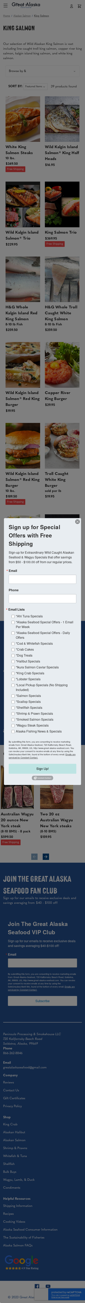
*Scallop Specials (28, 701)
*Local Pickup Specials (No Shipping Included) (42, 687)
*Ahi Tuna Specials (29, 616)
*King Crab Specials (30, 673)
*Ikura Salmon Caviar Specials (37, 667)
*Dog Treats (24, 655)
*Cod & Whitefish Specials (34, 643)
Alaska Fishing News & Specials (39, 731)
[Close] (77, 521)
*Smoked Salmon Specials (34, 719)
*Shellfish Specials (29, 707)
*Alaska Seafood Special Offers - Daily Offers (43, 635)
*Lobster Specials (28, 679)
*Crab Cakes (25, 649)
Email (13, 570)
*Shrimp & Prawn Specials (34, 713)
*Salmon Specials (28, 695)
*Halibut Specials (28, 661)
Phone (14, 590)
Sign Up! (42, 768)
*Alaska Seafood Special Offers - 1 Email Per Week (44, 624)
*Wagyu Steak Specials (32, 725)
